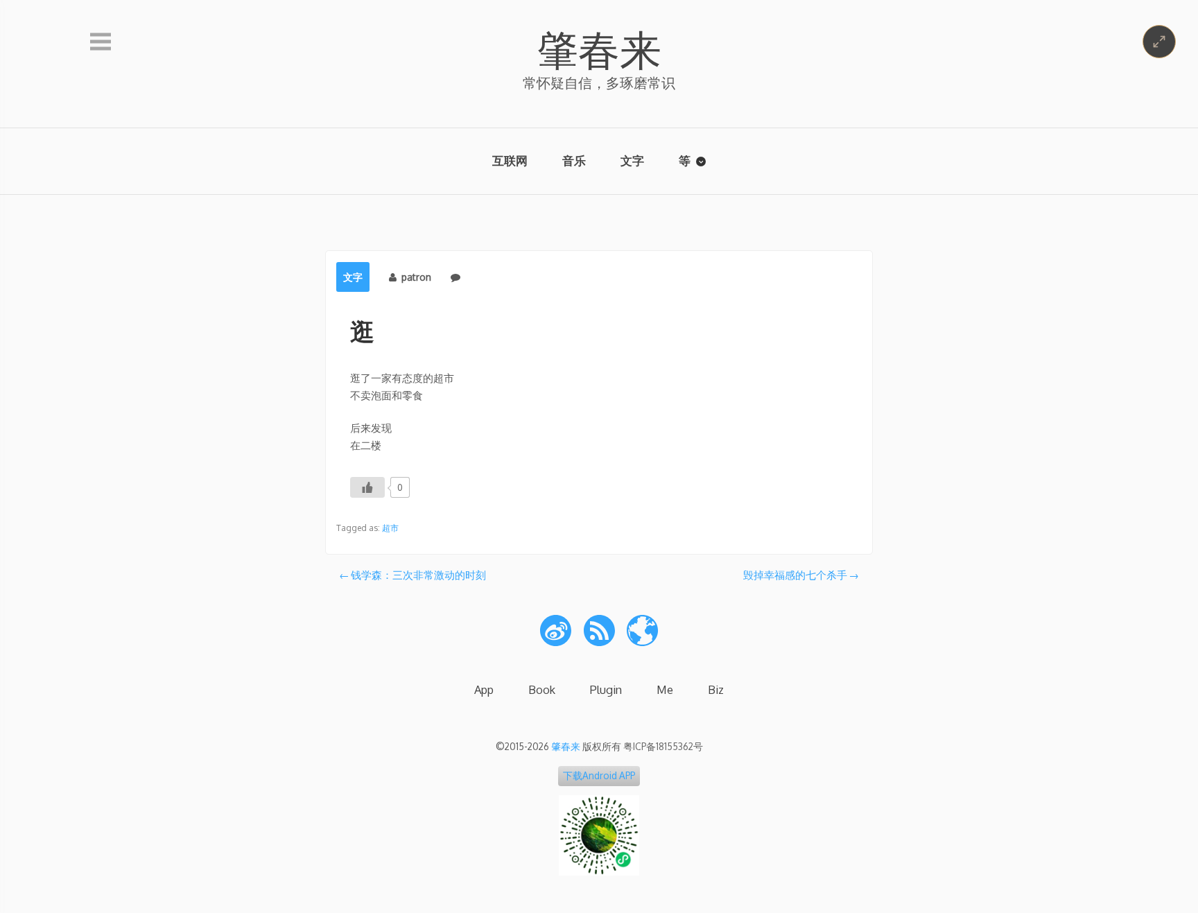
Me (665, 689)
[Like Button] (367, 487)
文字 (632, 160)
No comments (496, 277)
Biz (716, 689)
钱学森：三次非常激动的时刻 (418, 575)
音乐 (574, 160)
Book (541, 689)
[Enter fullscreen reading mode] (1159, 41)
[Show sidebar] (100, 42)
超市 (390, 528)
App (484, 689)
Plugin (606, 689)
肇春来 (599, 48)
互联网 (510, 160)
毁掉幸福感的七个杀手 (795, 575)
